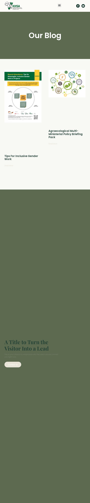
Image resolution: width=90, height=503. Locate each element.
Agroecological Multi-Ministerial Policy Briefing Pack (66, 134)
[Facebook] (78, 6)
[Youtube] (83, 6)
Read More (8, 165)
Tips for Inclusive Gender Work (21, 157)
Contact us (13, 364)
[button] (59, 5)
